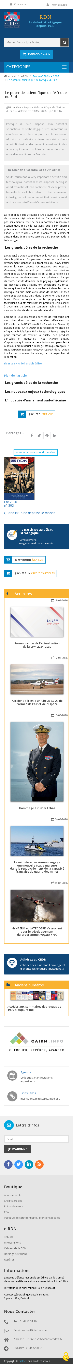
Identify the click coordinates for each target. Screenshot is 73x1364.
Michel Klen (14, 107)
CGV (6, 1212)
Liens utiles (28, 1093)
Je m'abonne (17, 1149)
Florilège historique (16, 1254)
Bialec (22, 1361)
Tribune (9, 1237)
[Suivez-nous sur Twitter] (18, 1164)
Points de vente (13, 1206)
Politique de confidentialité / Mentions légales (32, 1217)
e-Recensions (12, 1242)
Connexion (20, 4)
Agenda (25, 1072)
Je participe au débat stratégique (36, 531)
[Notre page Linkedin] (29, 1164)
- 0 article (39, 54)
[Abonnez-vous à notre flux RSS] (39, 1164)
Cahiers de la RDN (15, 1248)
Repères (9, 1259)
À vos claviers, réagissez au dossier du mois (36, 541)
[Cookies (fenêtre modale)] (66, 1357)
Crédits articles (13, 1200)
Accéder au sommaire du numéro (35, 452)
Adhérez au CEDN (33, 959)
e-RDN (24, 76)
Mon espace (59, 4)
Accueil (12, 76)
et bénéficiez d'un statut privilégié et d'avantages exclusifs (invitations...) (42, 966)
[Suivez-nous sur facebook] (8, 1164)
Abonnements (12, 1195)
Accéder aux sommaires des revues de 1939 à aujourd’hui (34, 1008)
